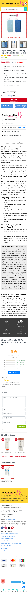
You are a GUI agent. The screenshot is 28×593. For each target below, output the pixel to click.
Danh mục (9, 591)
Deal (13, 591)
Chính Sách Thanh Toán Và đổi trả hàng (11, 543)
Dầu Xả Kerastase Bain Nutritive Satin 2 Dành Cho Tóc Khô (6, 453)
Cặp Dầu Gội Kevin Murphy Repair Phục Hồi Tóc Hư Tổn (6, 480)
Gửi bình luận (21, 426)
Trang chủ (3, 591)
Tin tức (3, 550)
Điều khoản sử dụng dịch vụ (8, 536)
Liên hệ (2, 553)
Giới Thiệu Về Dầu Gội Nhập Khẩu (9, 533)
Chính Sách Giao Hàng (6, 541)
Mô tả (7, 143)
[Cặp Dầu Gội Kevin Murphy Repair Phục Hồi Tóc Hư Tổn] (14, 25)
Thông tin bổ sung (17, 143)
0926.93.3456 (10, 514)
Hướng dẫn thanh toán (7, 538)
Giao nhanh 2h (4, 548)
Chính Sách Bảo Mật (6, 545)
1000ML (14, 95)
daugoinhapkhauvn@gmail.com (12, 516)
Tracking (17, 591)
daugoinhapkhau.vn (10, 519)
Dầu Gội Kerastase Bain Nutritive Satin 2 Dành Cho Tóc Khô (20, 453)
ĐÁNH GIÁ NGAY (14, 373)
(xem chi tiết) (22, 127)
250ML (9, 95)
